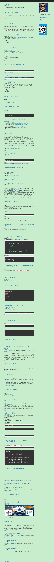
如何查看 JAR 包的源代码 (11, 12)
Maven (9, 322)
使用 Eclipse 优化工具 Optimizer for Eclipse (15, 47)
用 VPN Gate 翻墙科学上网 (11, 489)
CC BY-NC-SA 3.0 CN (19, 559)
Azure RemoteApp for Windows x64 (10, 178)
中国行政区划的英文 (9, 521)
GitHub (9, 404)
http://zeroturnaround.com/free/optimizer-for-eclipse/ (12, 51)
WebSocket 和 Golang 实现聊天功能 (14, 533)
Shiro (8, 349)
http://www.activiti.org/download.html (9, 395)
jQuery (19, 535)
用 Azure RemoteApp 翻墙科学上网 (13, 167)
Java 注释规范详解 (9, 23)
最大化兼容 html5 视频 (10, 540)
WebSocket (11, 36)
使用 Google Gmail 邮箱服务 (12, 106)
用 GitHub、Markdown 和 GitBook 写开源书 (16, 403)
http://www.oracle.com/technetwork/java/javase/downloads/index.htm (13, 399)
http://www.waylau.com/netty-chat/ (22, 37)
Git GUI (7, 280)
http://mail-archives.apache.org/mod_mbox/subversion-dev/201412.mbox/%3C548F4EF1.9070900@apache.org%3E (19, 368)
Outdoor (9, 495)
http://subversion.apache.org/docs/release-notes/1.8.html (11, 370)
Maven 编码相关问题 (9, 320)
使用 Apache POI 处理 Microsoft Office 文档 (15, 183)
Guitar (9, 98)
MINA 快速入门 (8, 4)
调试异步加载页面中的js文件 (12, 201)
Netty (8, 36)
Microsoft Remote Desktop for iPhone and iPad (12, 175)
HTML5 (9, 541)
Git (8, 279)
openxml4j (13, 193)
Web (8, 154)
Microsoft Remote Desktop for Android (11, 176)
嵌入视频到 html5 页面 (10, 548)
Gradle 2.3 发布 (8, 133)
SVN (8, 364)
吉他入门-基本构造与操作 (11, 96)
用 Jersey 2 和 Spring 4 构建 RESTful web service (17, 480)
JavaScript (9, 203)
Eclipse (9, 49)
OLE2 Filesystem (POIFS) (7, 191)
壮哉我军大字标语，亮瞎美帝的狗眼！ (14, 494)
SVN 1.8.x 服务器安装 (10, 363)
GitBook (11, 404)
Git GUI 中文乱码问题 (10, 278)
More (5, 32)
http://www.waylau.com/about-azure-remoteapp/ (21, 127)
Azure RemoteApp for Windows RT (10, 179)
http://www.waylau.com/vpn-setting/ (19, 126)
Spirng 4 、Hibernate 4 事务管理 (13, 237)
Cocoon (18, 197)
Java (8, 25)
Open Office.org (26, 197)
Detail (49, 14)
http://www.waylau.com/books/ (18, 405)
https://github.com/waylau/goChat (9, 536)
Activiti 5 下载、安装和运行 (11, 389)
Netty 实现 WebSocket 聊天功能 (12, 35)
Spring (9, 238)
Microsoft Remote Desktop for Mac (10, 174)
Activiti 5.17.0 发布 (9, 374)
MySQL (9, 308)
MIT (10, 559)
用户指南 (7, 385)
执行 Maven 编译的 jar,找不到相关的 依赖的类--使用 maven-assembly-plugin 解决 (18, 441)
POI (8, 184)
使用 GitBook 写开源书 (10, 413)
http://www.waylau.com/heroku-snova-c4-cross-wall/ (20, 124)
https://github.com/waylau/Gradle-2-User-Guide (19, 145)
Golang (9, 534)
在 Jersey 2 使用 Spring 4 (11, 285)
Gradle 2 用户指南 (8, 149)
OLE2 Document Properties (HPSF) (16, 191)
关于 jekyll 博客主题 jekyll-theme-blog (14, 468)
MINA (9, 5)
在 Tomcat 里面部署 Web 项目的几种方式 (15, 64)
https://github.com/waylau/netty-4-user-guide (16, 86)
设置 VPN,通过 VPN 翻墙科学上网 (13, 487)
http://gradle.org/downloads (18, 136)
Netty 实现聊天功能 (9, 82)
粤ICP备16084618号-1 (7, 561)
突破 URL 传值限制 (9, 153)
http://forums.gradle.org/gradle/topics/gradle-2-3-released (13, 148)
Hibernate (11, 238)
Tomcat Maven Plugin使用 (11, 339)
